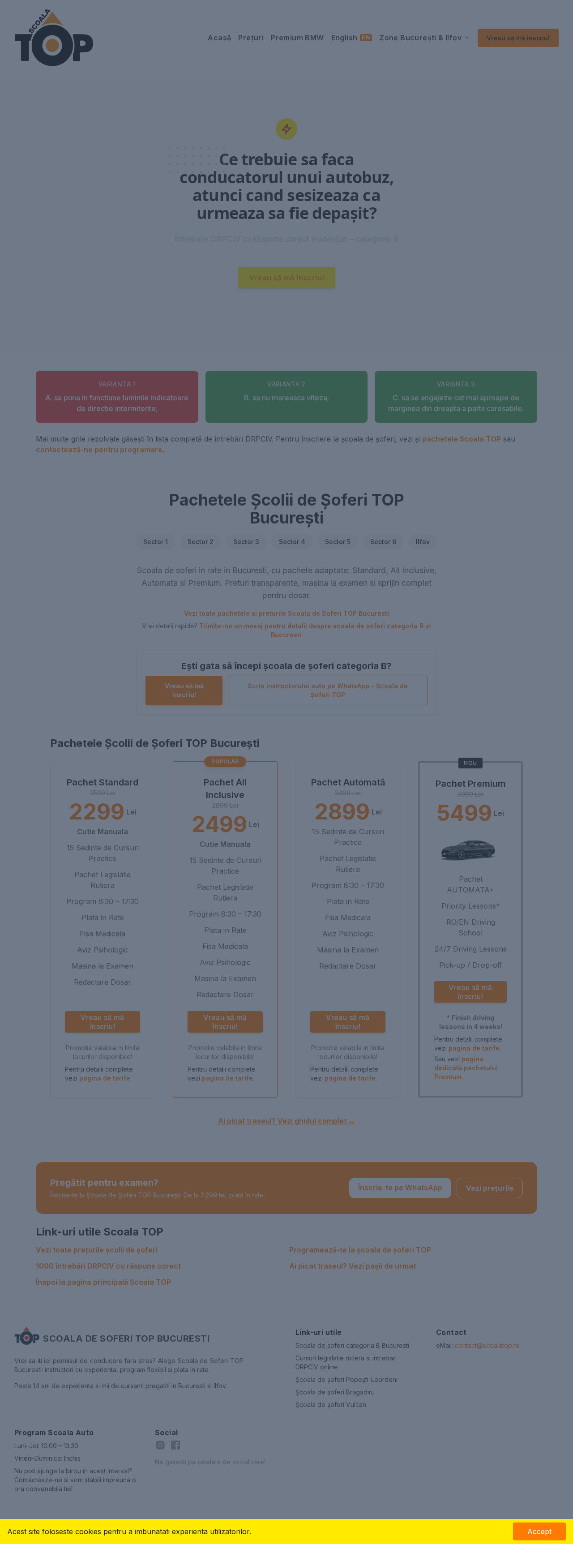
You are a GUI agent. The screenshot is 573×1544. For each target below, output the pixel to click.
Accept (539, 1531)
